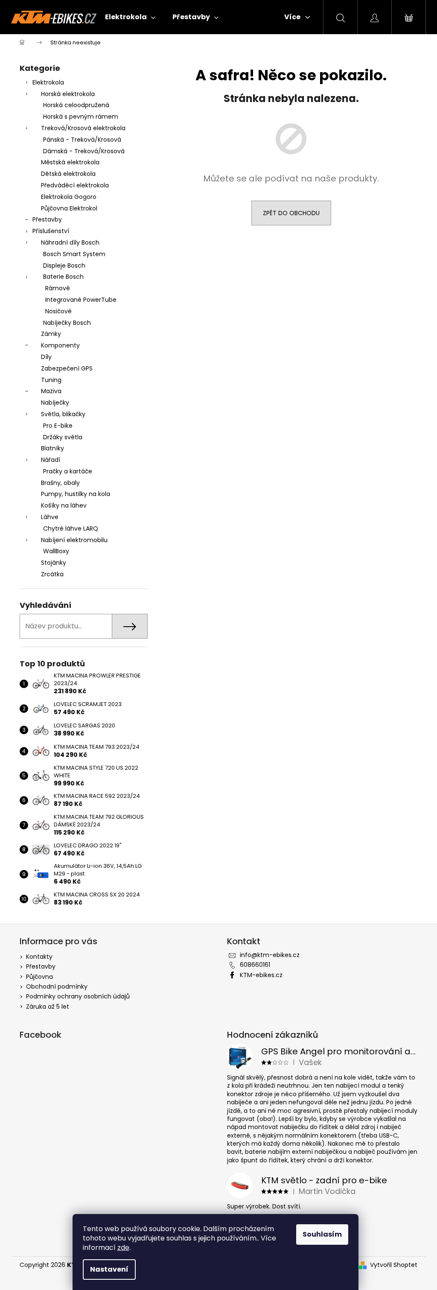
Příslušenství (50, 231)
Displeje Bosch (64, 265)
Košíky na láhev (64, 505)
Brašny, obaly (60, 483)
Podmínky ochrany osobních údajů (78, 996)
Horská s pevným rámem (80, 116)
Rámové (57, 288)
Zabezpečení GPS (67, 368)
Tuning (51, 380)
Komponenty (60, 345)
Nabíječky (55, 402)
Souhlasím (322, 1234)
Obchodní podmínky (56, 986)
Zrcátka (52, 574)
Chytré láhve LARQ (70, 528)
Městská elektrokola (70, 162)
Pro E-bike (58, 425)
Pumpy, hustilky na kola (75, 494)
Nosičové (58, 311)
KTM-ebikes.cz (261, 975)
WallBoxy (56, 551)
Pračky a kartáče (67, 471)
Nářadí (50, 459)
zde (123, 1247)
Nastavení (109, 1269)
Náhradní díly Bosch (70, 242)
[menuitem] (130, 17)
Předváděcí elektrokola (75, 185)
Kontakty (39, 956)
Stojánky (53, 562)
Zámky (51, 334)
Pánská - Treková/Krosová (82, 139)
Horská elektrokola (68, 94)
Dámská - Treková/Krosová (84, 151)
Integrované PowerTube (81, 299)
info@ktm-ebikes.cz (270, 955)
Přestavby (47, 219)
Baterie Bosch (63, 276)
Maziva (51, 391)
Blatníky (52, 448)
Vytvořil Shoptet (393, 1265)
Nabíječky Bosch (67, 322)
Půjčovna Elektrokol (69, 208)
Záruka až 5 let (47, 1006)
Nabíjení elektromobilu (74, 540)
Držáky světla (62, 437)
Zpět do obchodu (291, 213)
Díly (46, 357)
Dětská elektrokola (68, 173)
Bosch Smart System (74, 254)
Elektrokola (48, 82)
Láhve (49, 517)
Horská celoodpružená (76, 105)
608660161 (255, 964)
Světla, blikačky (63, 414)
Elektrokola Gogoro (68, 197)
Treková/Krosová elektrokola (83, 128)
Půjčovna (39, 976)
